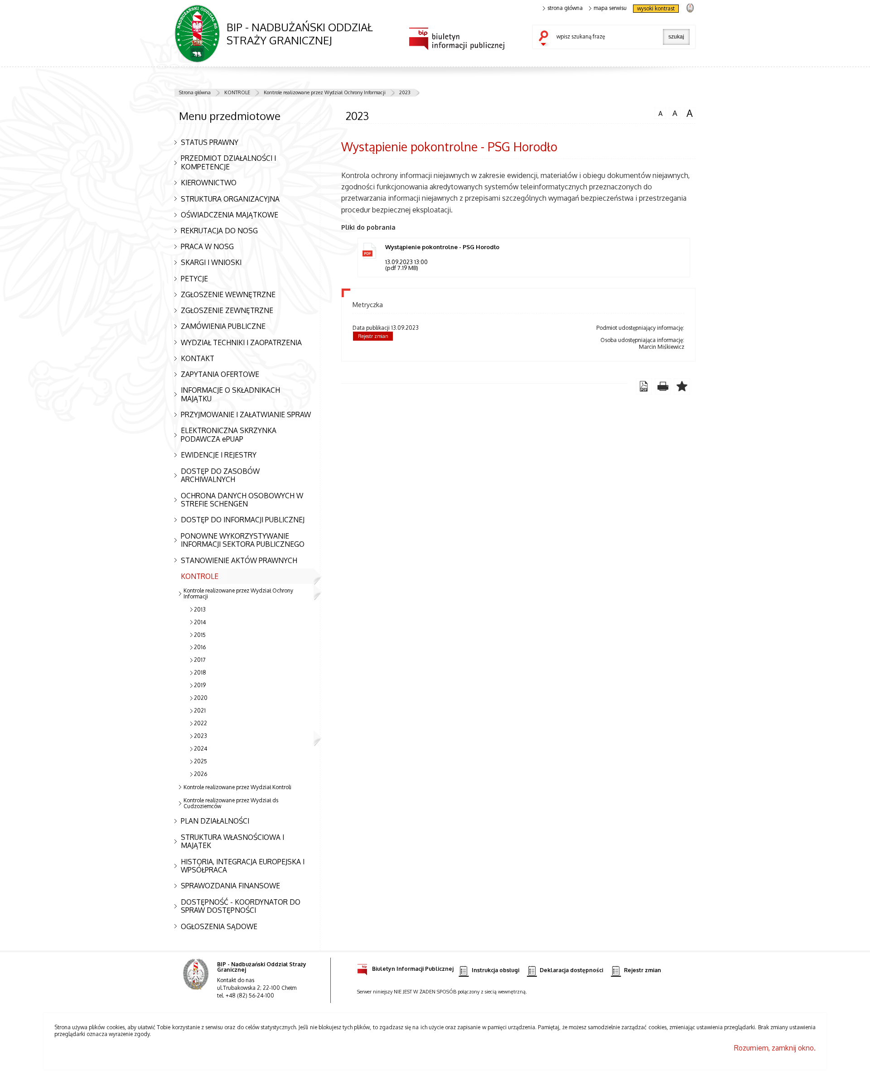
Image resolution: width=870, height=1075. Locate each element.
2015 (200, 635)
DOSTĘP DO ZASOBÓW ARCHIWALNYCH (220, 475)
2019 (200, 685)
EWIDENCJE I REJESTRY (218, 454)
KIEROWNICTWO (209, 182)
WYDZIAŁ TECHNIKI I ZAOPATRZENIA (241, 342)
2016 (200, 647)
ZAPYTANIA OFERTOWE (220, 374)
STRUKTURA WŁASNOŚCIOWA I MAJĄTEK (232, 841)
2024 (200, 748)
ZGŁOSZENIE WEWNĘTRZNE (228, 294)
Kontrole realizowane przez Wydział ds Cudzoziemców (231, 803)
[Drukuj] (663, 386)
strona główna (565, 8)
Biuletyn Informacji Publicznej (413, 968)
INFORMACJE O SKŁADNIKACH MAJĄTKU (230, 394)
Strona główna (195, 92)
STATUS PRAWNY (209, 142)
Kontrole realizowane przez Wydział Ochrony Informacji (325, 92)
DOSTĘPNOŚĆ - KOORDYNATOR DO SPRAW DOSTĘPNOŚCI (240, 906)
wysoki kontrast (656, 8)
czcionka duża (688, 113)
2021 (200, 710)
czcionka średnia (673, 112)
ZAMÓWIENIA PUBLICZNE (223, 326)
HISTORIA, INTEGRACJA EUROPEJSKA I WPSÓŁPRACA (242, 866)
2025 (200, 761)
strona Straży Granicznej (690, 7)
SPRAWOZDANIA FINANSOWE (230, 885)
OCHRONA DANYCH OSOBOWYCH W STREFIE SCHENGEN (242, 500)
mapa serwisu (610, 8)
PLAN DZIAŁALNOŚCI (215, 820)
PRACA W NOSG (207, 246)
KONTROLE (237, 92)
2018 (200, 672)
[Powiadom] (682, 386)
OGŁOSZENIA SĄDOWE (219, 926)
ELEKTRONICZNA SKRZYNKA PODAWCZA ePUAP (228, 434)
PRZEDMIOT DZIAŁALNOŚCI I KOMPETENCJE (228, 162)
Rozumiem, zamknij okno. (775, 1047)
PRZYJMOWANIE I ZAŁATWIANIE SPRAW (246, 414)
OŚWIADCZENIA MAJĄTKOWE (229, 214)
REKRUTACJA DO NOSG (219, 230)
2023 (405, 92)
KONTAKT (197, 358)
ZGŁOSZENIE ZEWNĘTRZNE (227, 310)
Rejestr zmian (373, 336)
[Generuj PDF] (644, 386)
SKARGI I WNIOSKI (211, 262)
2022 (200, 723)
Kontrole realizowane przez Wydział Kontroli (237, 787)
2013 (200, 609)
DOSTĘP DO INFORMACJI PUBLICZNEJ (242, 519)
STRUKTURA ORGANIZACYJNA (230, 198)
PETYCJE (194, 278)
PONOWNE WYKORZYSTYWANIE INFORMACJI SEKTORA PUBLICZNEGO (242, 540)
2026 (200, 774)
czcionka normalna (658, 112)
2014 (200, 622)
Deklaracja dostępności (571, 970)
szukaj (545, 39)
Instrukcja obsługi (495, 970)
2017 (199, 659)
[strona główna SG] (197, 980)
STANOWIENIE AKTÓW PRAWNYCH (239, 560)
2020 (201, 697)
